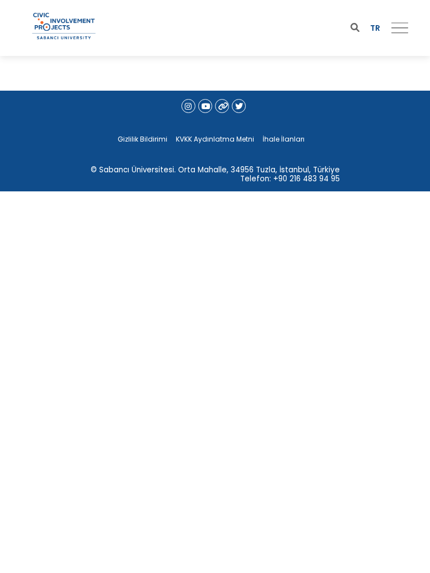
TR (375, 28)
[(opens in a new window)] (188, 106)
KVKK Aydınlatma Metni (215, 139)
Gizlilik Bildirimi (142, 139)
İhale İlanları (284, 139)
